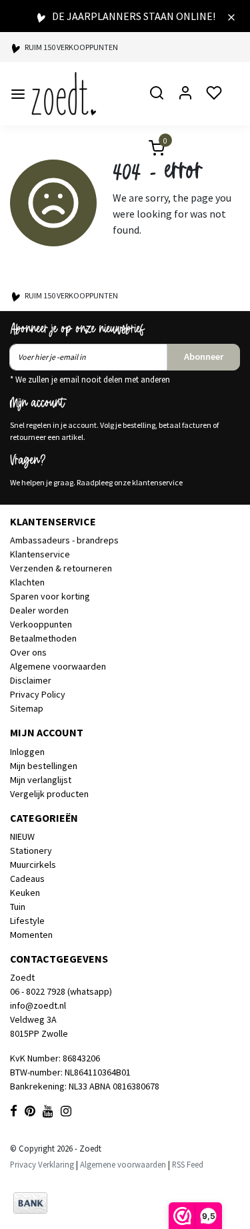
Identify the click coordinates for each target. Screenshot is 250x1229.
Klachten (27, 582)
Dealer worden (39, 610)
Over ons (28, 652)
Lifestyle (27, 921)
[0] (148, 150)
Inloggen (27, 752)
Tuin (17, 907)
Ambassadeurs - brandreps (64, 540)
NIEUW (22, 836)
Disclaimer (30, 680)
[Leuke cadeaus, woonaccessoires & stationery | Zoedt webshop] (63, 93)
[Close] (231, 16)
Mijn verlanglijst (40, 780)
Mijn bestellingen (43, 766)
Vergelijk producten (49, 794)
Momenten (31, 935)
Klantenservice (40, 554)
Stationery (31, 850)
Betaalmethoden (43, 638)
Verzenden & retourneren (61, 568)
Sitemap (26, 708)
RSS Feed (187, 1164)
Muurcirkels (33, 864)
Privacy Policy (37, 694)
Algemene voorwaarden (58, 666)
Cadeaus (27, 879)
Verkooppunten (41, 624)
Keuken (25, 893)
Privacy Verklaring (42, 1164)
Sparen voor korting (50, 596)
